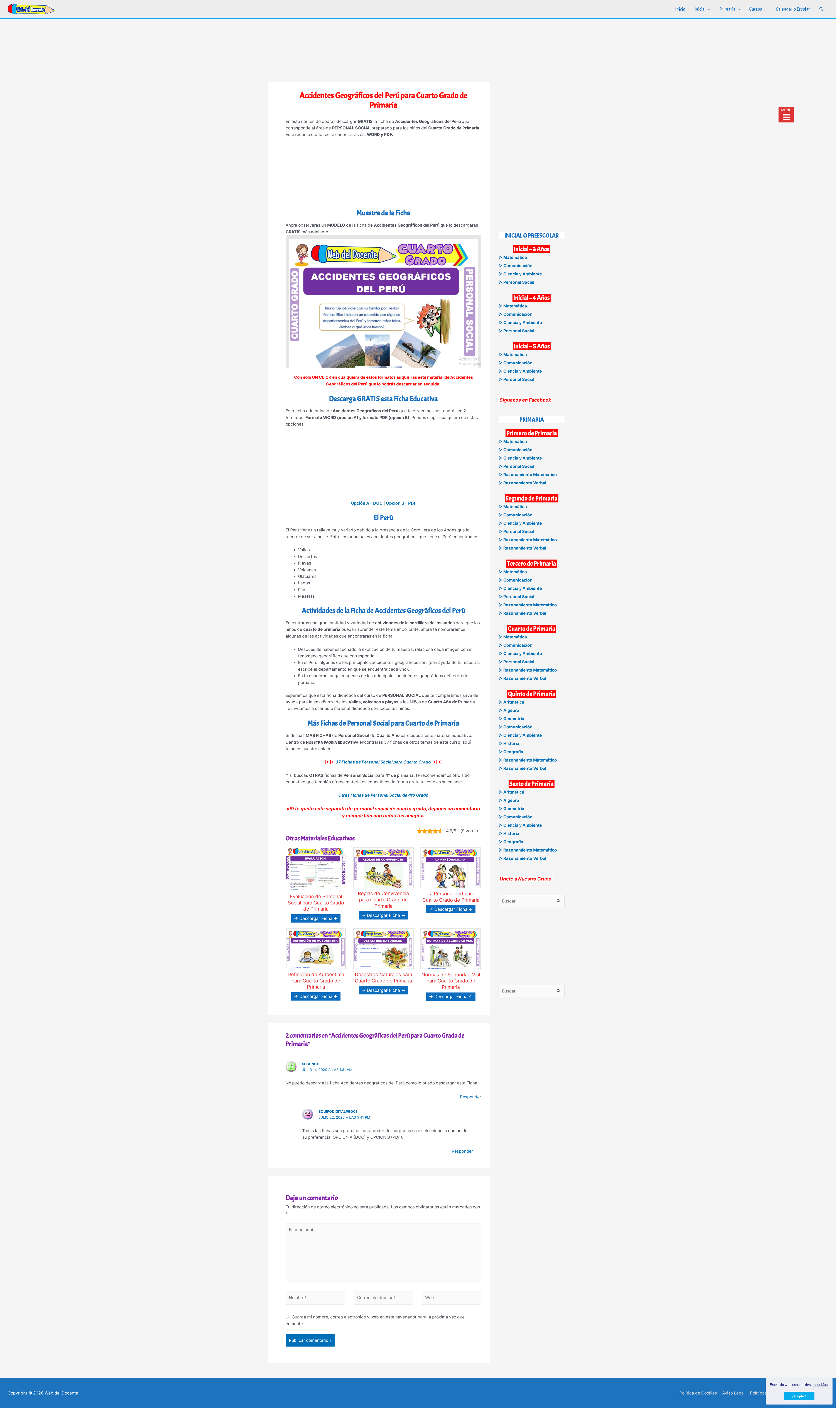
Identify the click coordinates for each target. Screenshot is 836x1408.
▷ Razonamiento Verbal (522, 482)
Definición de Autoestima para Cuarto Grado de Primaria (316, 981)
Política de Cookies (698, 1393)
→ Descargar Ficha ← (316, 918)
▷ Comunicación (516, 265)
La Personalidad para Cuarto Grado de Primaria (450, 897)
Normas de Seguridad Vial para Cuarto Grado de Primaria (450, 981)
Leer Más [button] (820, 1385)
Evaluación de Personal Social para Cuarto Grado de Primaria (316, 903)
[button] (821, 9)
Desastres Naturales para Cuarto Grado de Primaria (383, 978)
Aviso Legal (733, 1393)
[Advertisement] (418, 49)
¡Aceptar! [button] (799, 1396)
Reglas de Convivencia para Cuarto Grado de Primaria (383, 900)
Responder (470, 1096)
